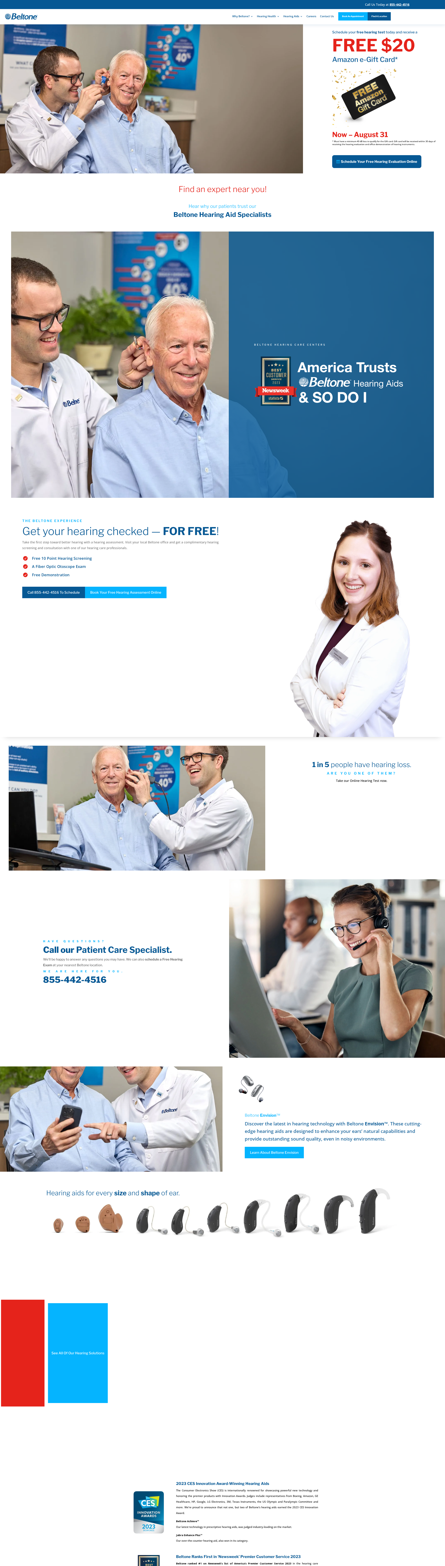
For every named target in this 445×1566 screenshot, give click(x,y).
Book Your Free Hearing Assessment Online (125, 592)
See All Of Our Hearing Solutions (77, 1353)
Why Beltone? (241, 16)
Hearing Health (266, 16)
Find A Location (379, 16)
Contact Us (327, 16)
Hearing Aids (291, 16)
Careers (311, 16)
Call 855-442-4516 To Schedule (53, 592)
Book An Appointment (353, 16)
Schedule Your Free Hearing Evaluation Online (379, 162)
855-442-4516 (75, 980)
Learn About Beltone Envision (274, 1152)
